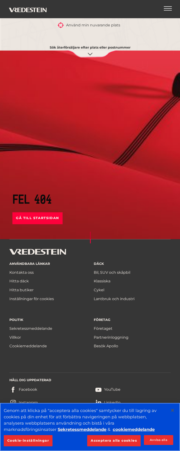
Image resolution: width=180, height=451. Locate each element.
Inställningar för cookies (31, 299)
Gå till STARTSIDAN (37, 218)
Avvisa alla (158, 440)
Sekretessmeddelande (30, 328)
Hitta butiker (21, 290)
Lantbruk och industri (114, 299)
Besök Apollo (106, 346)
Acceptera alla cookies (114, 440)
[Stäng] (172, 410)
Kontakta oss (21, 272)
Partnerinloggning (111, 337)
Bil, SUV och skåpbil (112, 272)
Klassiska (102, 281)
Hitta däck (19, 281)
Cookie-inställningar (28, 440)
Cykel (99, 290)
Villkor (15, 337)
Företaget (103, 328)
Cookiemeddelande (28, 346)
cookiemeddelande (134, 429)
